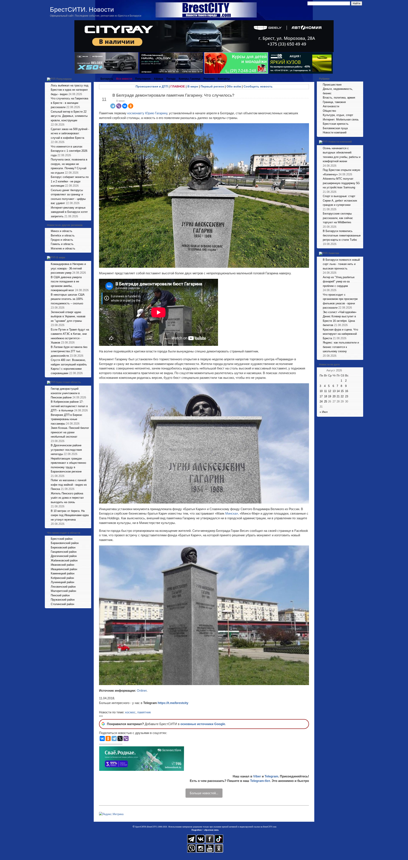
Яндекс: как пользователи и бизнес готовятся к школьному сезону (341, 347)
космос (130, 712)
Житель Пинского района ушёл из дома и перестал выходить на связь (67, 498)
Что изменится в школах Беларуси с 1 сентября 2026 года (69, 151)
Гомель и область (62, 244)
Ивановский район (62, 564)
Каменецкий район (62, 573)
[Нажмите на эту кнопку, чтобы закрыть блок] (88, 79)
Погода (171, 78)
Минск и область (61, 231)
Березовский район (63, 547)
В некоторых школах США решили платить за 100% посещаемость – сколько (68, 299)
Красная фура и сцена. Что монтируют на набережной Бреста (340, 334)
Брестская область (68, 382)
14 (338, 391)
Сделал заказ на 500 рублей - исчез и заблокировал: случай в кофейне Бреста (70, 133)
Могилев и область (63, 248)
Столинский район (62, 604)
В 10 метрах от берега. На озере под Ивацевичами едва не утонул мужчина (70, 515)
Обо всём (234, 86)
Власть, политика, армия (339, 97)
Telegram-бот (260, 781)
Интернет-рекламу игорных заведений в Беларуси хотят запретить (69, 212)
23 (346, 396)
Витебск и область (63, 235)
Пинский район (60, 595)
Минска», (232, 513)
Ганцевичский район (63, 551)
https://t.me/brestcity (173, 703)
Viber (257, 776)
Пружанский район (63, 599)
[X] (120, 738)
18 (325, 396)
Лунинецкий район (62, 582)
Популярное (64, 78)
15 (342, 391)
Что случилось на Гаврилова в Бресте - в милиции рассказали (69, 103)
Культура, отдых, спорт (338, 115)
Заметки (333, 253)
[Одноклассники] (130, 106)
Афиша (158, 78)
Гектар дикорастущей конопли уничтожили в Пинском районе (65, 393)
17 (321, 396)
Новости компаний (334, 132)
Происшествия (332, 84)
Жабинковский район (64, 560)
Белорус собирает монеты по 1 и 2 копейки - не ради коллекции (70, 181)
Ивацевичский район (64, 569)
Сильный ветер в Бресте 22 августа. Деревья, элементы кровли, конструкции (69, 116)
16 (346, 391)
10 (321, 391)
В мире (60, 257)
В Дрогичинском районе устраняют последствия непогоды (66, 450)
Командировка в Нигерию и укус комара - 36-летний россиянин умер (68, 268)
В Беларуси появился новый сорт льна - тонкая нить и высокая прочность (341, 264)
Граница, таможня (334, 102)
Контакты (224, 78)
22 (342, 396)
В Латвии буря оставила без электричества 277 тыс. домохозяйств (69, 351)
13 (334, 391)
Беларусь (107, 78)
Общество (329, 110)
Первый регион (212, 86)
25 (325, 401)
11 (325, 391)
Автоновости (331, 106)
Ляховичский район (63, 586)
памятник (144, 712)
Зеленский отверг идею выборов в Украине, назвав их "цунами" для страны (68, 316)
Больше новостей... (204, 793)
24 (321, 401)
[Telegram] (112, 106)
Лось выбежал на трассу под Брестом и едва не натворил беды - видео (69, 90)
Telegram (271, 776)
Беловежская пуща (335, 128)
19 (329, 396)
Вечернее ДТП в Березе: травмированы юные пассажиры (67, 419)
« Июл (324, 412)
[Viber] (118, 106)
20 (334, 396)
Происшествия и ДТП (152, 86)
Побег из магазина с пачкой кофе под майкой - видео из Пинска (69, 485)
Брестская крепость (335, 123)
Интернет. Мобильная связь (341, 119)
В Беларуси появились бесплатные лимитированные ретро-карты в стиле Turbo (342, 235)
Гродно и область (62, 239)
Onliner (142, 690)
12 (329, 391)
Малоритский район (63, 590)
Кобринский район (62, 578)
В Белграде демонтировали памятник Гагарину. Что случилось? (173, 95)
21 (338, 396)
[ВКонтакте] (124, 106)
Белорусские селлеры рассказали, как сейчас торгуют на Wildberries (338, 218)
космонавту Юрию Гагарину (147, 113)
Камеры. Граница (189, 78)
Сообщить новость (258, 86)
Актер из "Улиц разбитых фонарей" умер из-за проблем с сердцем (339, 282)
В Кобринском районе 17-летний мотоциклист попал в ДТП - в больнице (69, 406)
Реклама (209, 78)
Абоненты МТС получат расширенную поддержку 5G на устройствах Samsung (341, 183)
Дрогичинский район (64, 556)
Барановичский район (65, 543)
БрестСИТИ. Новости (82, 9)
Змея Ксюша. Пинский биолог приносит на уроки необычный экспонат (70, 432)
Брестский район (61, 538)
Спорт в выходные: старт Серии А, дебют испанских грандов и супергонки (340, 200)
